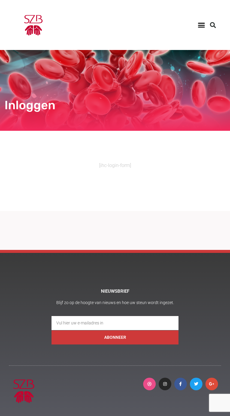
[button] (201, 25)
